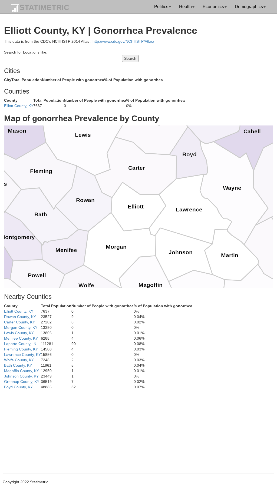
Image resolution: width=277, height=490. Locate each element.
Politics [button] (161, 6)
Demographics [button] (249, 6)
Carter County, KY (19, 322)
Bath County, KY (18, 365)
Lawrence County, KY (22, 354)
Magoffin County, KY (21, 371)
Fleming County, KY (21, 349)
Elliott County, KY (18, 106)
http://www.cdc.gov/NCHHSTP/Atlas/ (123, 41)
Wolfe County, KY (19, 360)
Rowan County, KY (20, 316)
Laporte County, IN (20, 344)
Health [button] (185, 6)
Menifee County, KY (21, 338)
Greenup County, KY (21, 381)
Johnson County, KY (21, 376)
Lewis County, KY (19, 333)
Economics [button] (213, 6)
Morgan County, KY (20, 327)
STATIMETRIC (44, 7)
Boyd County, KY (18, 387)
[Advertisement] (138, 427)
